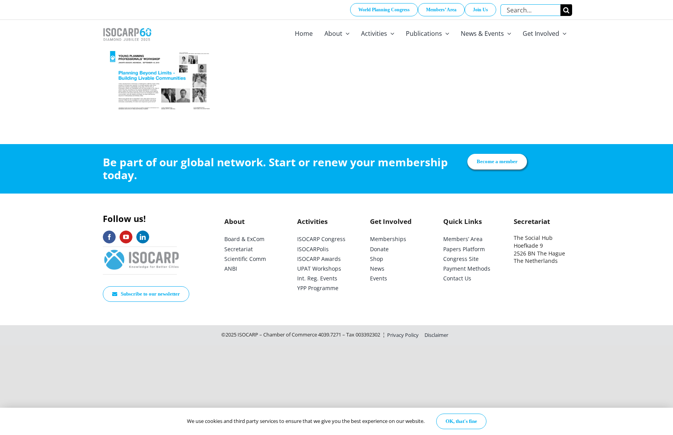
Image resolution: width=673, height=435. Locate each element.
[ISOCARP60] (127, 26)
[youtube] (126, 237)
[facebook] (109, 237)
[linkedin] (142, 237)
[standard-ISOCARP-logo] (142, 250)
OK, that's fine (461, 421)
